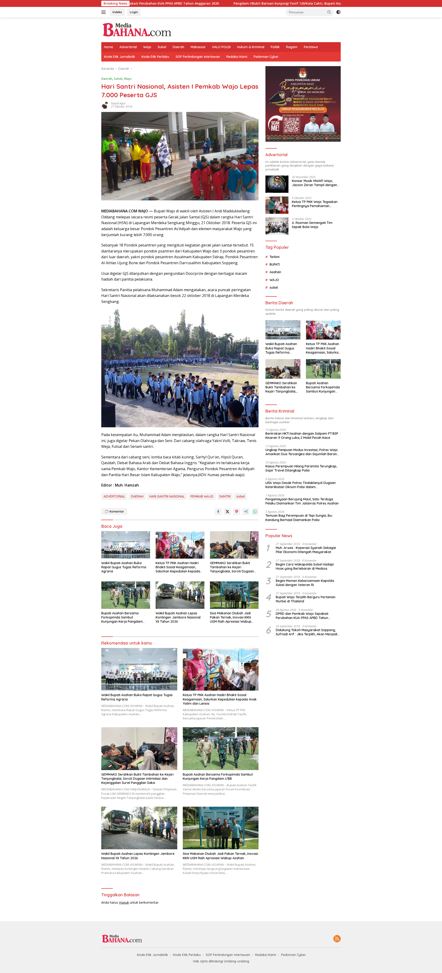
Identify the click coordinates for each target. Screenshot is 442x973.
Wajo (147, 47)
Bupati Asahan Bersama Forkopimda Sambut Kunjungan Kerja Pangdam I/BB (122, 617)
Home (108, 47)
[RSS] (337, 939)
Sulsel (162, 47)
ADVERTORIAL (114, 496)
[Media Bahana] (136, 29)
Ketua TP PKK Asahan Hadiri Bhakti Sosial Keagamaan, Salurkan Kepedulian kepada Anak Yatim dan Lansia (178, 567)
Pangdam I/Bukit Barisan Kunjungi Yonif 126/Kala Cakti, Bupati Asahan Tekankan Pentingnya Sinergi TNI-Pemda (271, 3)
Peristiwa (311, 47)
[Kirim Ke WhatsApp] (255, 511)
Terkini (274, 257)
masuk (124, 902)
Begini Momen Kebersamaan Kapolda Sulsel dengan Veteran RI (305, 583)
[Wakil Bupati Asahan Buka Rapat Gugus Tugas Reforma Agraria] (125, 545)
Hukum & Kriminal (250, 47)
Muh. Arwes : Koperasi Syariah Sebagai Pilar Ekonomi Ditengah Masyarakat (306, 550)
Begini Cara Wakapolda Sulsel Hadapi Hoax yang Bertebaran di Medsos (305, 566)
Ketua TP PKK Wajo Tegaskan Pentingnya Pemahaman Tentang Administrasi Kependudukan (314, 204)
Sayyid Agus (118, 103)
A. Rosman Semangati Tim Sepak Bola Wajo (312, 225)
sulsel (240, 496)
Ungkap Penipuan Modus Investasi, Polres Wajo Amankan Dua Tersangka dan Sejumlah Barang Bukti (302, 452)
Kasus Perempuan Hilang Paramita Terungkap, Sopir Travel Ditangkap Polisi (301, 468)
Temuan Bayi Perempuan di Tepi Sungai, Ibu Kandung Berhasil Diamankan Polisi (298, 517)
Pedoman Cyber (266, 57)
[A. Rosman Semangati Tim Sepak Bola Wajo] (276, 226)
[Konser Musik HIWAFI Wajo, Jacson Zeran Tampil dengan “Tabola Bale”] (276, 184)
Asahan (275, 272)
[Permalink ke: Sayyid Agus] (105, 105)
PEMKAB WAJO (202, 496)
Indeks (117, 12)
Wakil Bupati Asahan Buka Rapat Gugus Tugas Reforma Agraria (123, 567)
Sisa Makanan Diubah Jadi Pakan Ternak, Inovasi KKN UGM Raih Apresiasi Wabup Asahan (230, 617)
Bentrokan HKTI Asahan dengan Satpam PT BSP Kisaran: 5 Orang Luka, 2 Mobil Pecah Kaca (301, 435)
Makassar (198, 47)
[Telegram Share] (245, 511)
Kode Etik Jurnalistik (119, 57)
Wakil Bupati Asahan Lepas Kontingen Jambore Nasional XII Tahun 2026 (178, 617)
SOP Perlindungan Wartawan (198, 57)
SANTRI (224, 496)
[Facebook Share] (218, 511)
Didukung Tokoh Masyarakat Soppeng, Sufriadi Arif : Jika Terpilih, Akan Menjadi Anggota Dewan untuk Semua (306, 632)
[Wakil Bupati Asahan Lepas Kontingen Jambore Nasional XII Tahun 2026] (180, 595)
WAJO (274, 280)
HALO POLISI (221, 47)
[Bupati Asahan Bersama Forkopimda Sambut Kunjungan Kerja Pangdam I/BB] (125, 595)
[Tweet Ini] (227, 511)
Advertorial (128, 47)
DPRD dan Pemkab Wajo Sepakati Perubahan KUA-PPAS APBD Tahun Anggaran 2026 (302, 616)
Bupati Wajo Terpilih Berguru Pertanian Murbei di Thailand (305, 599)
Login (134, 12)
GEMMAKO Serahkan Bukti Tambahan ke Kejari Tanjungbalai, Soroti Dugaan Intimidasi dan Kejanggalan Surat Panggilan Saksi (232, 567)
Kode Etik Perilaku (155, 57)
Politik (275, 47)
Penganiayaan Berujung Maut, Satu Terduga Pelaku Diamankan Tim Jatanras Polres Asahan (302, 501)
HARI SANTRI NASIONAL (167, 496)
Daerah (178, 47)
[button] (329, 12)
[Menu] (104, 12)
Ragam (291, 47)
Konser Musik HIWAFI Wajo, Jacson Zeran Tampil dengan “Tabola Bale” (314, 183)
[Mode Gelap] (338, 12)
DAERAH (137, 496)
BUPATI (275, 264)
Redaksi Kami (236, 57)
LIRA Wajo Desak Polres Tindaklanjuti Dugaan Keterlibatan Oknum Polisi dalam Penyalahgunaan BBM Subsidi (300, 485)
